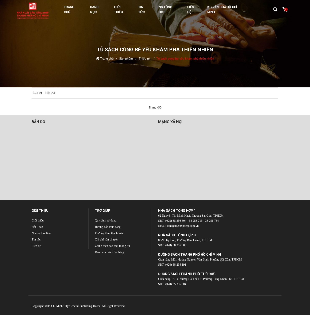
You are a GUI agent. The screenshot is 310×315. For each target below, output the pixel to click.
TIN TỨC (141, 9)
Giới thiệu (38, 220)
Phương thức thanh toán (109, 233)
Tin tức (36, 239)
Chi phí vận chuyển (106, 239)
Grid (52, 93)
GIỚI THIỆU (118, 9)
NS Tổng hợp (165, 9)
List (39, 93)
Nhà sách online (41, 233)
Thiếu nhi (144, 58)
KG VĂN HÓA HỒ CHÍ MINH (222, 9)
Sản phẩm (126, 58)
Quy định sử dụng (105, 220)
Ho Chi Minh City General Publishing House (73, 306)
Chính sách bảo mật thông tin (112, 245)
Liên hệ (36, 245)
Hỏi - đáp (37, 226)
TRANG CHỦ (69, 9)
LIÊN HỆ (190, 9)
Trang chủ (107, 58)
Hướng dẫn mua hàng (108, 226)
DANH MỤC (94, 9)
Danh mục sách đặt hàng (109, 252)
